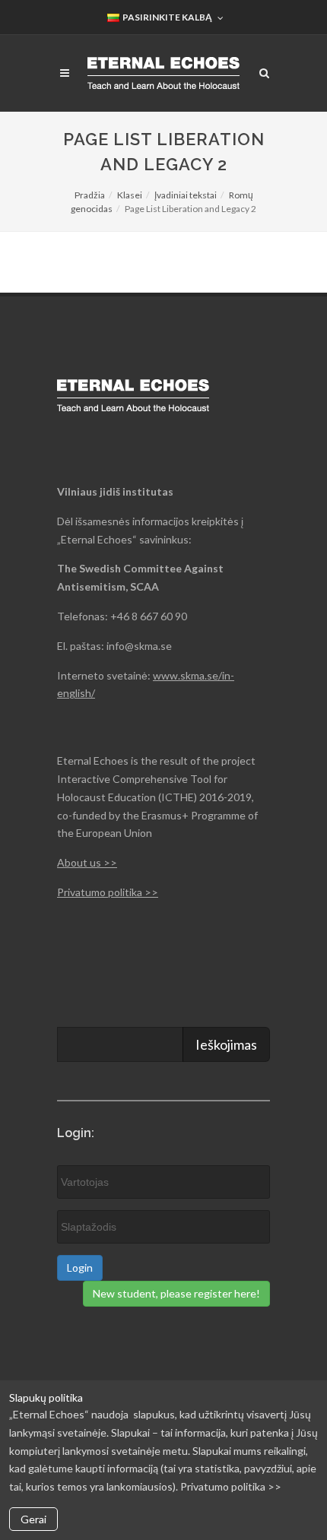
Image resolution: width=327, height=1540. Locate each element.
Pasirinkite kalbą (166, 17)
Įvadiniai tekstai (185, 195)
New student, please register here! (176, 1293)
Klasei (129, 195)
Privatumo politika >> (107, 892)
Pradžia (90, 195)
